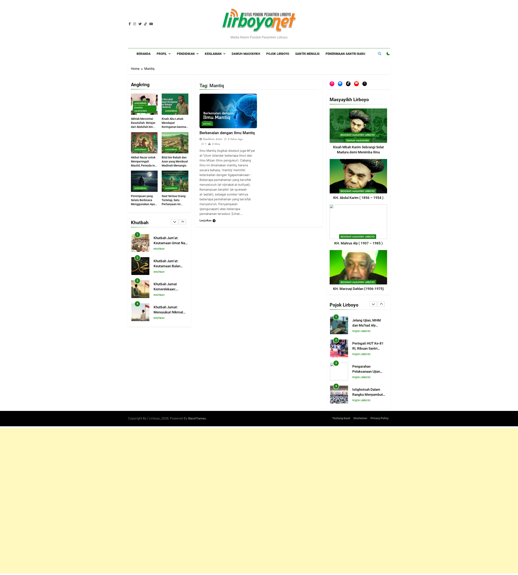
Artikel (207, 124)
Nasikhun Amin (212, 139)
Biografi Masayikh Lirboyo (358, 135)
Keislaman (213, 54)
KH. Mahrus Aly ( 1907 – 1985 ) (358, 243)
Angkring (140, 103)
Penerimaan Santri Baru (345, 54)
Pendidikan (186, 54)
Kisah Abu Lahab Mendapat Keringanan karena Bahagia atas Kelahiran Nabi (174, 127)
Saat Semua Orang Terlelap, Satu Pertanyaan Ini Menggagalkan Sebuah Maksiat (174, 204)
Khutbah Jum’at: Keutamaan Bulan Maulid (167, 266)
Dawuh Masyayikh (246, 54)
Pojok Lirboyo (277, 54)
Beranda (144, 54)
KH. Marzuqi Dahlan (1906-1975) (358, 289)
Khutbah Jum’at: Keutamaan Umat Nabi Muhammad (171, 243)
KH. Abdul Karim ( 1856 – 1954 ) (358, 198)
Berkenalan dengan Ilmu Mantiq (227, 133)
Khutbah (159, 249)
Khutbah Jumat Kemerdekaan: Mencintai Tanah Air (169, 289)
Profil (162, 54)
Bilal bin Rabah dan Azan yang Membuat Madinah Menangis (175, 161)
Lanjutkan (206, 221)
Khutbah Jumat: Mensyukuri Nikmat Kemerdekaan (168, 312)
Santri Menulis (307, 54)
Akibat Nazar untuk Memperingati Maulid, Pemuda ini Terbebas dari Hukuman (143, 165)
